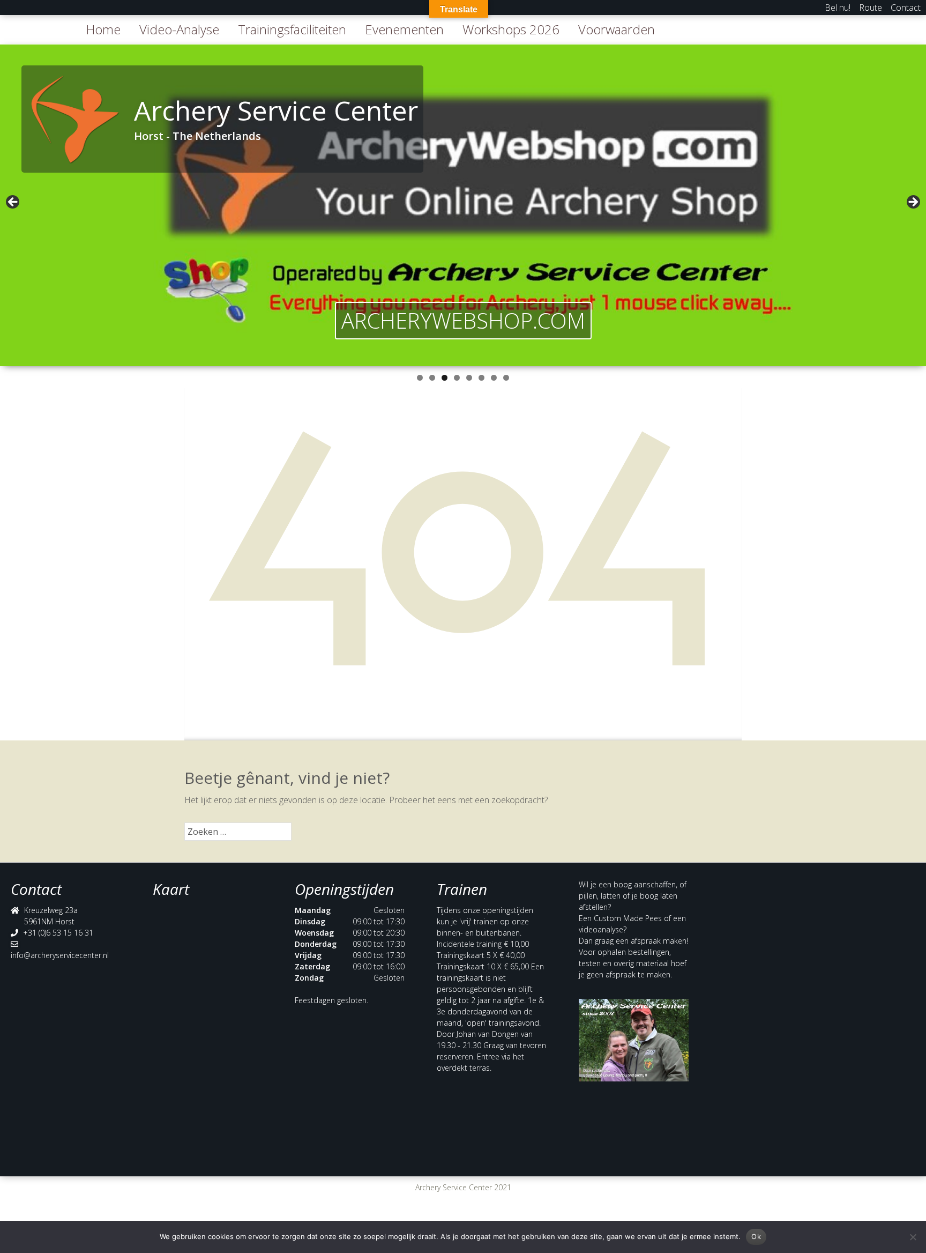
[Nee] (912, 1237)
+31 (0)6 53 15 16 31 (58, 933)
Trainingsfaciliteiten (292, 29)
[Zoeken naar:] (238, 831)
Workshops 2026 (510, 29)
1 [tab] (420, 378)
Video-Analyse (179, 29)
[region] (463, 205)
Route (870, 7)
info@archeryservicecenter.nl (60, 955)
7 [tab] (494, 378)
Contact (906, 7)
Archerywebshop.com (463, 320)
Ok (756, 1236)
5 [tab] (469, 378)
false (13, 203)
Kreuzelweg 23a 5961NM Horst (51, 915)
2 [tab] (432, 378)
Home (103, 29)
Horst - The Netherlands (197, 136)
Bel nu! (837, 7)
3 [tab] (444, 378)
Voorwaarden (616, 29)
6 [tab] (481, 378)
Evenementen (404, 29)
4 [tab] (457, 378)
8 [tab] (506, 378)
